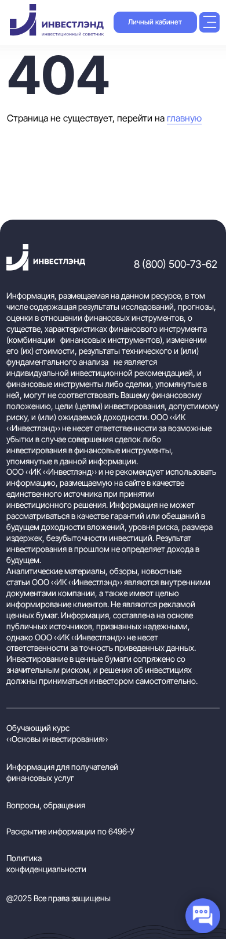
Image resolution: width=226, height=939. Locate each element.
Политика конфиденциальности (46, 863)
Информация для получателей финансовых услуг (62, 772)
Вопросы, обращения (45, 805)
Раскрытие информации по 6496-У (70, 831)
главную (184, 118)
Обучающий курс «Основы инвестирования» (57, 733)
